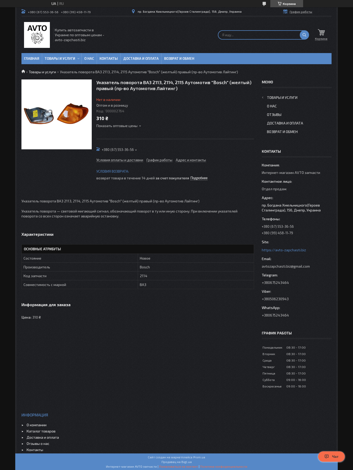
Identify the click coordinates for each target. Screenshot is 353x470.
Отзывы (274, 114)
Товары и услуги (60, 58)
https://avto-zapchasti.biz (284, 250)
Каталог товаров (41, 431)
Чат (335, 456)
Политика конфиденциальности (223, 466)
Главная (31, 58)
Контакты (108, 58)
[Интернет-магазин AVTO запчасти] (37, 35)
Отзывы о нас (38, 443)
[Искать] (304, 35)
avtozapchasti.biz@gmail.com (286, 266)
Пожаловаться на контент (178, 466)
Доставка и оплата (141, 58)
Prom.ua (199, 457)
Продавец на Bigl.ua (177, 462)
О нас (89, 58)
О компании (37, 425)
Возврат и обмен (179, 58)
